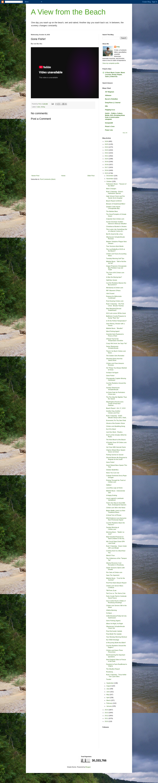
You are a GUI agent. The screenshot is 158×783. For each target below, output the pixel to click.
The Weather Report (113, 669)
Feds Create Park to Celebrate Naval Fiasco (116, 597)
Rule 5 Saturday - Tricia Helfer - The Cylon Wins (116, 675)
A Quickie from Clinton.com (115, 219)
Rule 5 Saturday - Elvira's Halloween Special (114, 192)
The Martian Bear (112, 211)
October (109, 181)
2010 (107, 721)
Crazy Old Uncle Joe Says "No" (116, 343)
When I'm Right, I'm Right (114, 623)
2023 (107, 150)
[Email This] (56, 104)
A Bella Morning (111, 610)
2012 (107, 715)
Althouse (108, 95)
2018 (107, 164)
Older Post (90, 176)
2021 (107, 156)
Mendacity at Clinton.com (114, 288)
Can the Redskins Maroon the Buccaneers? (116, 284)
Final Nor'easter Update (114, 631)
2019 (107, 161)
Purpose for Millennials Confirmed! (114, 297)
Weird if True (110, 555)
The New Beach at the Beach (116, 440)
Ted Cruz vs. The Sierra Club (115, 593)
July (107, 689)
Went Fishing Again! (112, 331)
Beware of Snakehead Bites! (115, 204)
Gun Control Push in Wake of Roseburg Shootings (116, 601)
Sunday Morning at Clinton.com (112, 528)
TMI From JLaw (111, 590)
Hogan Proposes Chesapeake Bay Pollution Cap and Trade (116, 268)
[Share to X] (61, 104)
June (108, 692)
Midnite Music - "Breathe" (114, 328)
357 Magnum (109, 92)
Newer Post (35, 176)
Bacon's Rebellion (111, 99)
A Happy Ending (111, 495)
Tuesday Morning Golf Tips (115, 258)
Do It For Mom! (111, 429)
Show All (125, 132)
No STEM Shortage (112, 640)
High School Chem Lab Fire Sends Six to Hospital (115, 197)
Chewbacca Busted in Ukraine (116, 226)
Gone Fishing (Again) (113, 621)
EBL (106, 106)
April (108, 697)
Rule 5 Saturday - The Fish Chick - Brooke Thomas (115, 304)
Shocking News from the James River (114, 359)
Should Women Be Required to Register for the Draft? (116, 458)
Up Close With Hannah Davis (116, 447)
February (109, 703)
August (108, 686)
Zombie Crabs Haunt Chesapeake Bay (113, 207)
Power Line (109, 130)
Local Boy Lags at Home (114, 488)
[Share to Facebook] (63, 104)
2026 (107, 141)
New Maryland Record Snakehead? (113, 309)
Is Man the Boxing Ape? (114, 277)
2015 (107, 173)
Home (63, 176)
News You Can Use (112, 473)
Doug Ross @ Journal (112, 102)
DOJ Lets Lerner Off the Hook (116, 313)
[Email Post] (52, 104)
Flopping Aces (110, 110)
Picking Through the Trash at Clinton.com (115, 481)
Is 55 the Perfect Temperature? (116, 321)
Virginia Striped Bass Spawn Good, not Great (115, 451)
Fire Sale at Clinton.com (114, 572)
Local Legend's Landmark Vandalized (115, 499)
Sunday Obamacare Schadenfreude (113, 388)
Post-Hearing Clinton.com (114, 301)
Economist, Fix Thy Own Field (116, 420)
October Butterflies (112, 470)
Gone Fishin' (110, 375)
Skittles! (108, 485)
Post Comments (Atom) (47, 179)
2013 (107, 713)
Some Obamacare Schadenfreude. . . (113, 347)
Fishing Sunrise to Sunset (114, 455)
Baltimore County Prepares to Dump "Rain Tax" (116, 317)
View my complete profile (110, 63)
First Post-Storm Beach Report (116, 583)
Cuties (38, 107)
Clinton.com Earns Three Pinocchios (114, 651)
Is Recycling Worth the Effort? (116, 643)
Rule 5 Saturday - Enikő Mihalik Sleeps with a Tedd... (116, 416)
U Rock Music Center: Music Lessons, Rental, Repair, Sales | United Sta (115, 74)
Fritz (118, 47)
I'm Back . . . (110, 613)
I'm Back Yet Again (112, 373)
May (108, 694)
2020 (107, 159)
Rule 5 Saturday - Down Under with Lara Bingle (116, 547)
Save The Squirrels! (112, 575)
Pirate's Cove (110, 126)
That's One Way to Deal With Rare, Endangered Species (116, 504)
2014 (107, 710)
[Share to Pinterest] (66, 104)
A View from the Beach (68, 12)
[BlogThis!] (59, 104)
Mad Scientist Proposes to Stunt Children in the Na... (115, 537)
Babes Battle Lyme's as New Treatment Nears (115, 511)
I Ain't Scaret (110, 293)
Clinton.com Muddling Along (115, 426)
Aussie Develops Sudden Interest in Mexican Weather (116, 222)
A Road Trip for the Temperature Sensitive (114, 339)
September (110, 683)
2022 (107, 153)
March (108, 700)
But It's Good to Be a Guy (114, 234)
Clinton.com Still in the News (115, 508)
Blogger (88, 767)
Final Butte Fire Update (114, 634)
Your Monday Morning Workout (116, 637)
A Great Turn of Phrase (113, 515)
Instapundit (109, 123)
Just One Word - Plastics (114, 432)
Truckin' (108, 679)
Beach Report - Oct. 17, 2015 (116, 408)
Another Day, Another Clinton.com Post (113, 412)
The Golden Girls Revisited (115, 356)
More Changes (111, 189)
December (110, 176)
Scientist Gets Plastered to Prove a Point (115, 335)
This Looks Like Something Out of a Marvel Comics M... (116, 230)
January (109, 706)
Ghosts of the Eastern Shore (115, 423)
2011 (107, 718)
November (110, 179)
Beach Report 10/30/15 (114, 201)
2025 (107, 144)
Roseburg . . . (110, 672)
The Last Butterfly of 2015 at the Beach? (115, 250)
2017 (107, 167)
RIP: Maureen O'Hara (113, 290)
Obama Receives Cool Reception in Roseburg (115, 564)
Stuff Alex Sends (111, 280)
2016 (107, 170)
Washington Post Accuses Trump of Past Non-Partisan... (114, 403)
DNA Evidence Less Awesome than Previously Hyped (116, 519)
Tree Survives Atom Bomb (114, 246)
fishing (43, 107)
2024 (107, 147)
